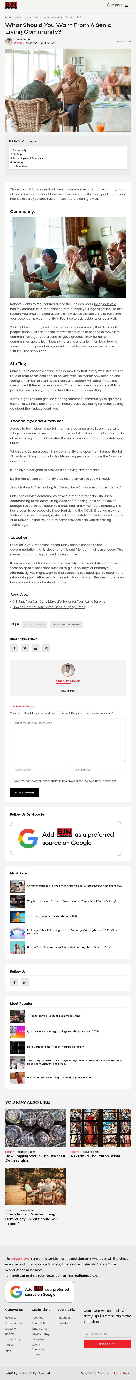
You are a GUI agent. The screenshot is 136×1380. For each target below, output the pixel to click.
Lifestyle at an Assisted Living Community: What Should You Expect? (31, 1219)
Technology (13, 1339)
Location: (18, 162)
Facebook (64, 1318)
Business (10, 1318)
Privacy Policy (40, 1334)
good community (34, 624)
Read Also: (23, 165)
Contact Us (39, 1323)
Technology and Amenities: (28, 158)
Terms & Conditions (38, 1347)
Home (8, 17)
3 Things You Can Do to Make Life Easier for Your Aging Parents (59, 601)
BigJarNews (20, 1259)
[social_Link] (14, 982)
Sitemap (37, 1354)
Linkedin (63, 1323)
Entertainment (15, 1323)
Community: (20, 150)
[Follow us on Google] (66, 838)
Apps (8, 1350)
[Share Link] (14, 648)
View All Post (68, 690)
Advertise (38, 1339)
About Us (37, 1318)
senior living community (67, 624)
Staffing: (17, 154)
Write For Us (39, 1329)
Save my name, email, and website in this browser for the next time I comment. (65, 781)
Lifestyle (10, 1329)
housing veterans (62, 341)
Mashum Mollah (22, 39)
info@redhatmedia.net (83, 1276)
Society (19, 17)
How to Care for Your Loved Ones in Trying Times (49, 607)
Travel (9, 1345)
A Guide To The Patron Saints (95, 1156)
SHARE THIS (121, 41)
